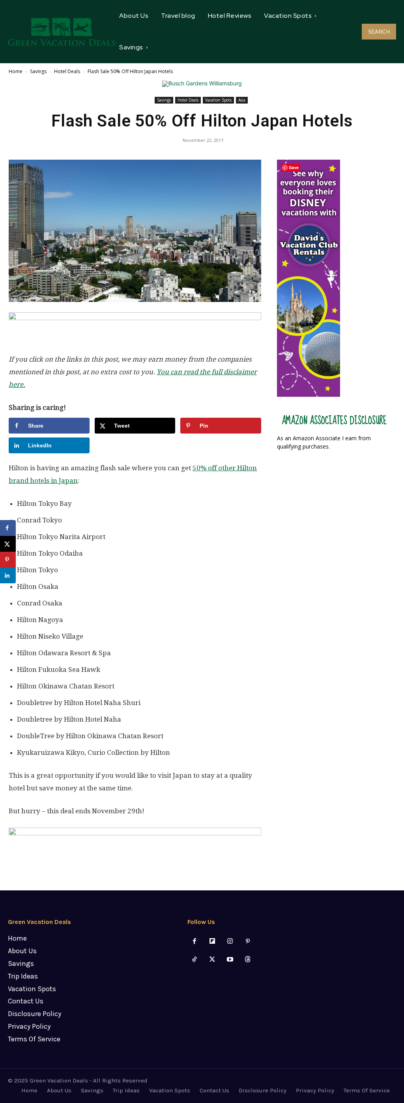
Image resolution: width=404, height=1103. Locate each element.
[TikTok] (194, 960)
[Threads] (248, 960)
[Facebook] (194, 941)
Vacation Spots (218, 100)
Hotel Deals (67, 71)
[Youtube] (230, 960)
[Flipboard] (212, 941)
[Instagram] (230, 941)
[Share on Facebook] (8, 528)
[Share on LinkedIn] (8, 575)
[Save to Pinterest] (8, 560)
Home (15, 71)
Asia (241, 100)
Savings (38, 71)
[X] (212, 960)
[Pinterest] (248, 941)
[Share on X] (8, 544)
